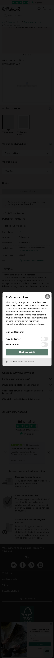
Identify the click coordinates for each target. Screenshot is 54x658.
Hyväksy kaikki (27, 352)
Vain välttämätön (15, 332)
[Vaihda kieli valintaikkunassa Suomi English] (47, 296)
